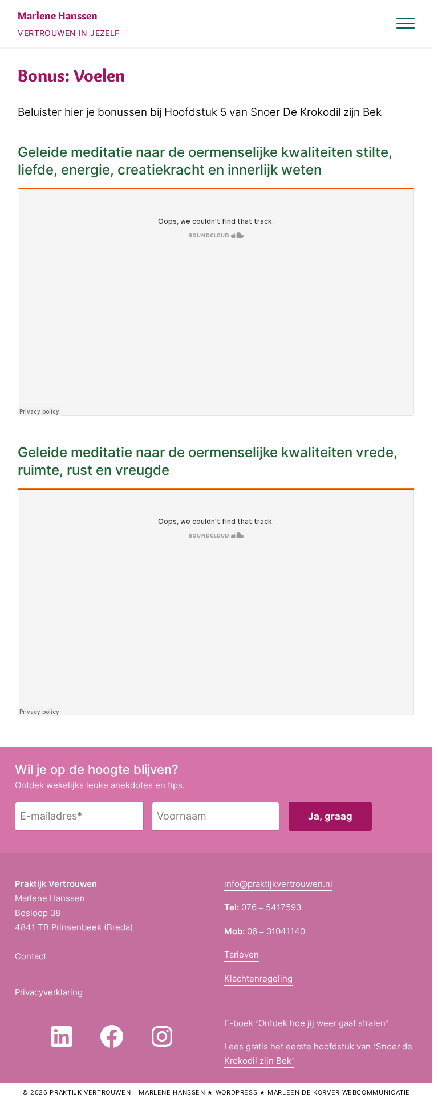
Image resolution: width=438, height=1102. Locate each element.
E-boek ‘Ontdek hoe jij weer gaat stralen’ (306, 1023)
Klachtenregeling (258, 978)
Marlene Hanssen (58, 15)
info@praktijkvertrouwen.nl (278, 883)
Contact (30, 956)
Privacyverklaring (49, 992)
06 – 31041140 (276, 931)
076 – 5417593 (271, 907)
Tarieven (241, 954)
